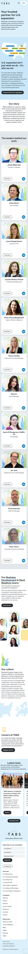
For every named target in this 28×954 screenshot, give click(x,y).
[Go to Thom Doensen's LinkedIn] (23, 522)
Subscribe (7, 860)
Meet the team (7, 605)
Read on (7, 812)
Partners (5, 903)
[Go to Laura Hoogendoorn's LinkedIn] (23, 255)
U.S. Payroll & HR (7, 882)
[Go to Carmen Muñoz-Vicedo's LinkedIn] (23, 293)
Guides (5, 930)
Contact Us (7, 866)
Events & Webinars (8, 924)
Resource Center (7, 922)
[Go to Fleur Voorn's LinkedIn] (23, 560)
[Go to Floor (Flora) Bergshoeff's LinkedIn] (23, 331)
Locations (5, 912)
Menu (23, 3)
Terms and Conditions (8, 943)
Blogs (4, 927)
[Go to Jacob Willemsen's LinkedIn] (23, 179)
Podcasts (5, 933)
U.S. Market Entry (8, 874)
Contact (5, 915)
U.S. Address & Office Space (10, 888)
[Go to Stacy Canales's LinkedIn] (23, 369)
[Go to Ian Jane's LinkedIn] (23, 484)
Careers (8, 750)
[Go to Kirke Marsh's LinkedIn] (23, 217)
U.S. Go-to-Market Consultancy (11, 891)
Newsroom (6, 909)
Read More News (14, 820)
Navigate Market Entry (12, 92)
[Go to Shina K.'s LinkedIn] (23, 408)
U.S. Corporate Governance (10, 877)
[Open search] (18, 3)
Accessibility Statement (9, 946)
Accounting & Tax (7, 879)
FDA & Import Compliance (10, 885)
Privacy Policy (6, 941)
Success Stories (7, 906)
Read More (7, 179)
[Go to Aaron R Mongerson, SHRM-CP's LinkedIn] (23, 446)
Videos (5, 936)
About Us (5, 898)
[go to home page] (5, 3)
